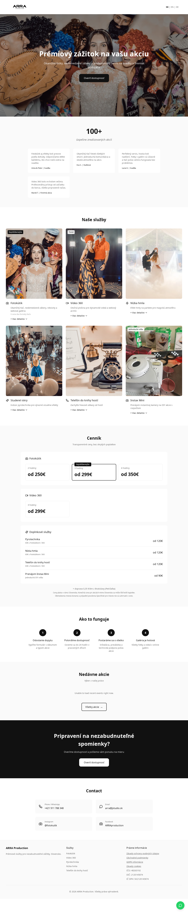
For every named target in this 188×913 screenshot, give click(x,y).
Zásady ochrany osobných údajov (142, 853)
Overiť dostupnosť (94, 78)
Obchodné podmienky (137, 857)
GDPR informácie (134, 862)
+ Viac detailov (18, 319)
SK (167, 7)
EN (172, 7)
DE (177, 7)
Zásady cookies (133, 866)
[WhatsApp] (180, 905)
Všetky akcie (94, 707)
